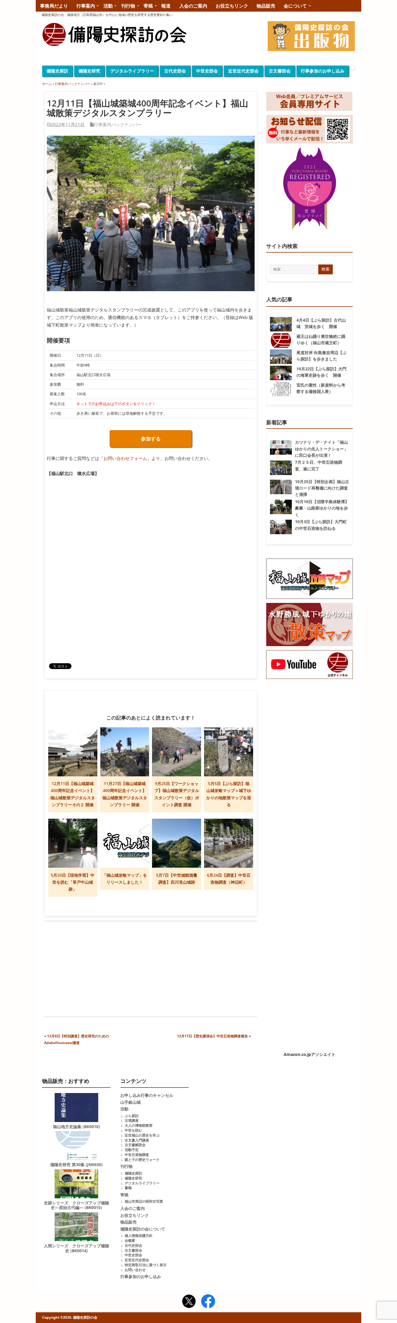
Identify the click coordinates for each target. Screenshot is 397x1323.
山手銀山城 (130, 1102)
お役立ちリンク (232, 6)
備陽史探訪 (57, 71)
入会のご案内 (193, 6)
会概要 (130, 1240)
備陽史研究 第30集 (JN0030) (76, 1164)
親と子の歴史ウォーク (142, 1159)
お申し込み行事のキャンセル (146, 1095)
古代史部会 (175, 71)
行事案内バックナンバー (118, 124)
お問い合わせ (135, 1269)
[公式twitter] (189, 1302)
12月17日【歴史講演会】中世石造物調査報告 (212, 1036)
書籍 (128, 1187)
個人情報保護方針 (139, 1235)
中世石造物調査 (137, 1154)
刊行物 (128, 6)
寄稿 (148, 6)
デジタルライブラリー (132, 71)
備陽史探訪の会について (142, 1229)
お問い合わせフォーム (125, 458)
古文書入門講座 (137, 1140)
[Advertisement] (98, 969)
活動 (108, 6)
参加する (151, 438)
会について (295, 6)
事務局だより (54, 6)
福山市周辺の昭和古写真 (144, 1201)
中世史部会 (207, 71)
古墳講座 (132, 1120)
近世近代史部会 (243, 71)
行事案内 (85, 6)
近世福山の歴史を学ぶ (142, 1135)
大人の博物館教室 (139, 1125)
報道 (166, 6)
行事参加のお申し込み (322, 71)
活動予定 (132, 1149)
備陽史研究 (89, 71)
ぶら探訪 (132, 1115)
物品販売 (266, 6)
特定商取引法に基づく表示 (146, 1264)
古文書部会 (280, 71)
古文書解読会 (135, 1144)
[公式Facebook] (208, 1302)
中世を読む (133, 1130)
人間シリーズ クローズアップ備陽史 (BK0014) (76, 1248)
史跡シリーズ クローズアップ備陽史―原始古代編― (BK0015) (76, 1205)
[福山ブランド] (309, 190)
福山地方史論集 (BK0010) (76, 1126)
